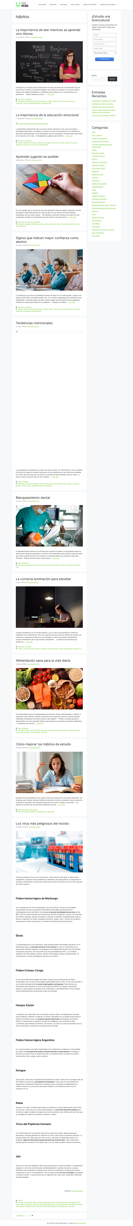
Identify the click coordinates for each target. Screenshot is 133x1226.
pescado (76, 730)
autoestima (26, 142)
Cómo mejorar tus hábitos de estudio (43, 744)
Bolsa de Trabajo (98, 153)
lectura (61, 101)
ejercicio (46, 730)
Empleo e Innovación (90, 4)
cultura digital (46, 1202)
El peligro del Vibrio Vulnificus (102, 104)
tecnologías (76, 309)
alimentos (21, 483)
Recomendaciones (98, 202)
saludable (34, 485)
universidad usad (62, 1206)
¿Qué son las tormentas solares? (104, 115)
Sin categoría (29, 222)
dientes (44, 565)
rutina (32, 732)
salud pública (20, 1206)
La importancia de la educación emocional (47, 115)
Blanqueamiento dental (33, 497)
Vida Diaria (52, 4)
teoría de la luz (77, 648)
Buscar (94, 75)
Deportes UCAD (97, 174)
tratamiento (76, 565)
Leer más (50, 94)
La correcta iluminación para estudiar (43, 579)
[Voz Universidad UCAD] (22, 4)
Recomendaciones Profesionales (104, 208)
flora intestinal (58, 483)
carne (26, 483)
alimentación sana (23, 730)
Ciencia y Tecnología (99, 162)
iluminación (44, 648)
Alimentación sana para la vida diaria (43, 660)
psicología (63, 1204)
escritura (35, 101)
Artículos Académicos (100, 138)
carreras (29, 1202)
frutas (64, 483)
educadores (47, 142)
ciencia (26, 309)
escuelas (62, 142)
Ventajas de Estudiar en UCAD (103, 230)
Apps (94, 132)
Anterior (20, 1215)
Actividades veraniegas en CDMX (104, 101)
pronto (57, 1204)
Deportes (95, 171)
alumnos (20, 309)
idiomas (55, 101)
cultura (39, 1202)
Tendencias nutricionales (34, 323)
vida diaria (44, 732)
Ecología (95, 177)
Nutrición (18, 485)
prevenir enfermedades (23, 732)
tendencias (72, 224)
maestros (72, 101)
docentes (33, 142)
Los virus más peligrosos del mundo (42, 823)
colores (20, 648)
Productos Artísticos (99, 199)
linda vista (36, 1204)
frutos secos (58, 730)
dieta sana (40, 730)
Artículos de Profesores (100, 141)
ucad (24, 103)
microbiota (76, 483)
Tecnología (63, 4)
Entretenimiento (97, 187)
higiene (62, 565)
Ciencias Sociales (98, 165)
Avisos (94, 150)
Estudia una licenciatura (107, 4)
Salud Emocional (98, 217)
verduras (37, 732)
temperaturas (68, 648)
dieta (40, 483)
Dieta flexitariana (48, 483)
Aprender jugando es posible (37, 156)
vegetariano (48, 485)
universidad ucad (46, 103)
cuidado (36, 483)
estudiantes (34, 224)
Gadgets (95, 193)
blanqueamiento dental (25, 565)
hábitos (50, 101)
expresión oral (43, 101)
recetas (24, 485)
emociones (55, 142)
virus (73, 1206)
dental (39, 565)
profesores (19, 103)
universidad (26, 311)
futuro (17, 1204)
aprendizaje (21, 101)
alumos (20, 142)
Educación (21, 99)
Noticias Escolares (98, 196)
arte (25, 1202)
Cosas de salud (77, 1191)
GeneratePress (81, 1223)
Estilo (94, 190)
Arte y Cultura (75, 4)
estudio (41, 224)
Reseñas (95, 211)
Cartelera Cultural (98, 156)
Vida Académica (98, 233)
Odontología (69, 565)
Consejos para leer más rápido (103, 107)
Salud (19, 481)
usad (69, 1206)
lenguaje (66, 101)
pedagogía (19, 144)
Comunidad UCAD (98, 168)
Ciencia (20, 1200)
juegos (59, 224)
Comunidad (42, 4)
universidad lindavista (33, 103)
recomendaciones (66, 309)
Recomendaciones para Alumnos (28, 809)
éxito (78, 1202)
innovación (74, 142)
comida (31, 483)
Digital (53, 1202)
